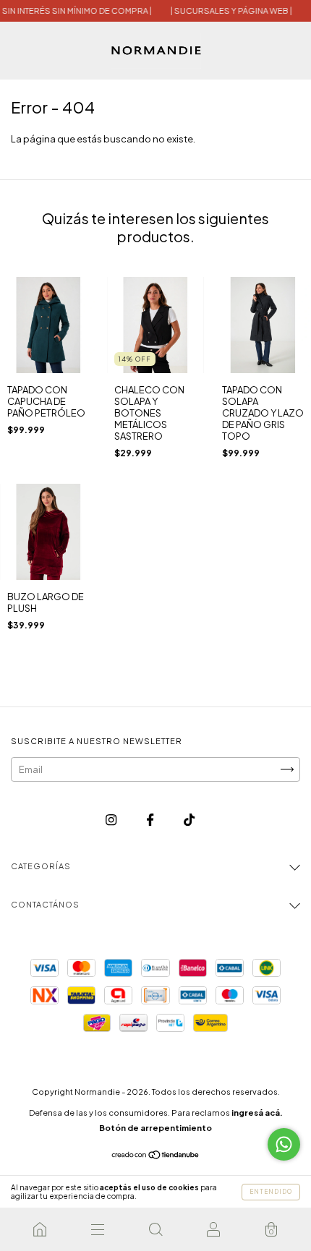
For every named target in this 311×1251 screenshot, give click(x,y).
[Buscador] (155, 1229)
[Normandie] (40, 1229)
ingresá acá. (257, 1112)
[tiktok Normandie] (189, 820)
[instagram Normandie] (112, 820)
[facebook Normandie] (151, 820)
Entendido (271, 1191)
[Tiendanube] (156, 1156)
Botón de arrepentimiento (155, 1127)
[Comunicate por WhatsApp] (284, 1144)
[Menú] (98, 1229)
